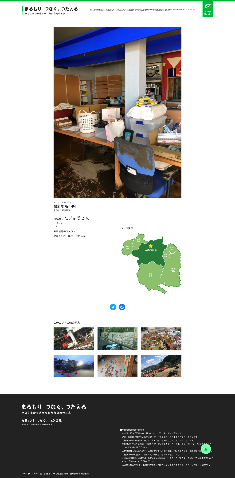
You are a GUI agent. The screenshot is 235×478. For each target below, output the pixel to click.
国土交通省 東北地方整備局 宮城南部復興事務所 (64, 474)
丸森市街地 (67, 202)
